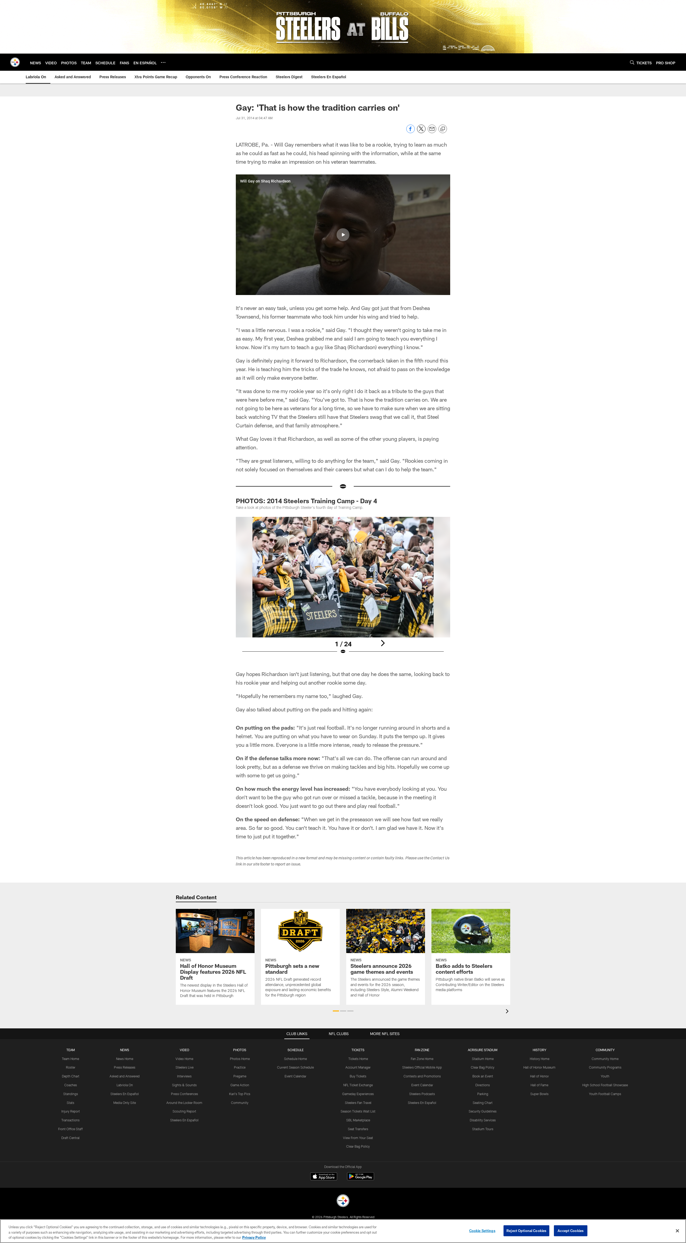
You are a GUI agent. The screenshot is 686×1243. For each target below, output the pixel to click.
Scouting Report (184, 1111)
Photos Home (240, 1059)
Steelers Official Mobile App (422, 1067)
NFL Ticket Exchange (358, 1085)
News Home (124, 1059)
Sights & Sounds (184, 1085)
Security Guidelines (483, 1111)
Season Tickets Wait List (358, 1111)
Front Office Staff (70, 1129)
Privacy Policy (254, 1237)
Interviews (184, 1076)
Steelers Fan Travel (358, 1102)
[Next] (382, 643)
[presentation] (508, 1012)
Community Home (605, 1059)
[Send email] (432, 131)
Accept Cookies (571, 1230)
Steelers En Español (124, 1094)
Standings (70, 1094)
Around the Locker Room (184, 1102)
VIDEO (184, 1050)
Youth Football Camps (605, 1094)
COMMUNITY (605, 1050)
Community (239, 1102)
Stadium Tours (482, 1129)
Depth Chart (70, 1076)
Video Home (184, 1059)
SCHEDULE (296, 1050)
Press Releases (124, 1067)
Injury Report (70, 1111)
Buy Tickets (358, 1076)
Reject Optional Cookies (526, 1230)
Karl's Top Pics (239, 1094)
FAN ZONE (422, 1050)
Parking (482, 1094)
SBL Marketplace (358, 1120)
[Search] (632, 62)
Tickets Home (358, 1059)
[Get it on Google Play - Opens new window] (360, 1179)
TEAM (70, 1050)
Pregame (239, 1076)
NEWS (124, 1050)
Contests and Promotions (422, 1076)
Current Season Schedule (295, 1067)
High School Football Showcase (605, 1085)
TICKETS (358, 1050)
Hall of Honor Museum (539, 1067)
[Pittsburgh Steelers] (343, 1201)
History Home (539, 1059)
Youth (605, 1076)
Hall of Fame (539, 1085)
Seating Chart (483, 1102)
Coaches (70, 1085)
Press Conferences (184, 1094)
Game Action (239, 1085)
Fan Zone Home (422, 1059)
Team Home (70, 1059)
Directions (482, 1085)
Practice (239, 1067)
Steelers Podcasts (422, 1094)
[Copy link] (442, 129)
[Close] (677, 1231)
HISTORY (539, 1050)
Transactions (70, 1120)
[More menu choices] (163, 62)
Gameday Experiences (358, 1094)
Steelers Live (184, 1067)
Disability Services (483, 1120)
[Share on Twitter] (421, 131)
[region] (343, 1231)
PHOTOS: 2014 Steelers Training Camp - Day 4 (306, 501)
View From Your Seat (358, 1138)
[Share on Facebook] (410, 131)
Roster (70, 1067)
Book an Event (482, 1076)
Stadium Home (483, 1059)
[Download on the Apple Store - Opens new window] (323, 1177)
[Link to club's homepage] (15, 62)
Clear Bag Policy (358, 1146)
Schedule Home (295, 1059)
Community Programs (605, 1067)
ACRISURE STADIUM (482, 1050)
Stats (70, 1102)
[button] (343, 234)
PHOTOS (239, 1050)
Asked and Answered (125, 1076)
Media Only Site (124, 1102)
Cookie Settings (482, 1230)
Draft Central (70, 1138)
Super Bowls (539, 1094)
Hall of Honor (539, 1076)
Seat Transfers (358, 1129)
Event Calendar (295, 1076)
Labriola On (125, 1085)
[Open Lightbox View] (343, 589)
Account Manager (358, 1067)
